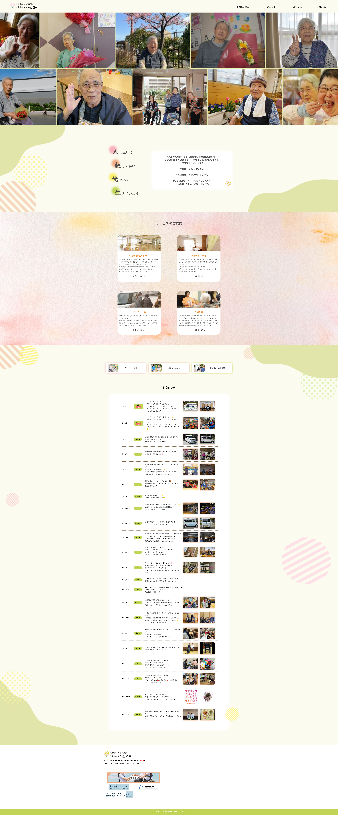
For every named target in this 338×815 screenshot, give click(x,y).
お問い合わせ (322, 7)
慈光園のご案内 (243, 7)
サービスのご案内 (270, 7)
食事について (297, 7)
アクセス (141, 761)
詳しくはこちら (140, 276)
